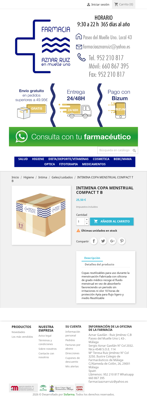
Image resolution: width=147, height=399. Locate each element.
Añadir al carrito (112, 221)
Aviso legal (45, 335)
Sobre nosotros (48, 348)
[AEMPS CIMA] (79, 388)
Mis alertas (72, 366)
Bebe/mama (123, 159)
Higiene (38, 159)
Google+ (112, 241)
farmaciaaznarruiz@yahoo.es (108, 382)
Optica (49, 164)
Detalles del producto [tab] (99, 264)
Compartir (93, 241)
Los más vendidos (22, 336)
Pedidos (70, 340)
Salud (23, 159)
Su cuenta (73, 327)
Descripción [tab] (92, 258)
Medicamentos (94, 164)
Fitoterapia (68, 164)
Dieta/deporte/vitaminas (68, 159)
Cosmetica (101, 159)
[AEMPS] (23, 388)
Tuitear (103, 241)
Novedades (18, 332)
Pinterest (121, 241)
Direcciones (72, 353)
